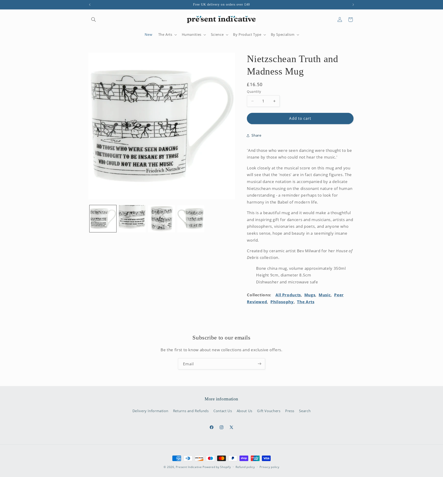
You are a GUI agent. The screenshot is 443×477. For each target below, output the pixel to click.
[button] (93, 19)
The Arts (305, 301)
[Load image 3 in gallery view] (161, 218)
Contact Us (222, 410)
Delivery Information (150, 410)
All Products (288, 294)
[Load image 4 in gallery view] (190, 218)
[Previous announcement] (90, 4)
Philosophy (281, 301)
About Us (244, 410)
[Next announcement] (353, 4)
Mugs (309, 294)
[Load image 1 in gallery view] (103, 218)
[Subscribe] (259, 363)
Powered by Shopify (217, 467)
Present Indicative (189, 467)
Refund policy (245, 467)
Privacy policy (269, 467)
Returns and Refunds (191, 410)
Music (325, 294)
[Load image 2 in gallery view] (132, 218)
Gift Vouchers (268, 410)
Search (305, 410)
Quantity (254, 91)
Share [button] (256, 135)
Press (289, 410)
